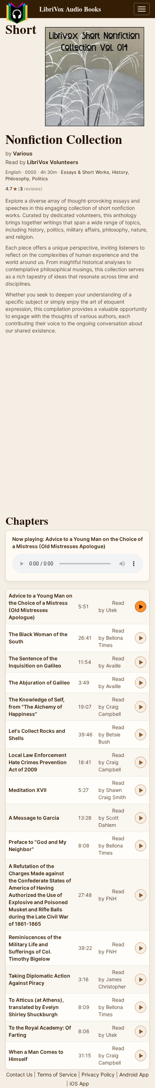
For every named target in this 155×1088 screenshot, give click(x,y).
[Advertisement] (77, 426)
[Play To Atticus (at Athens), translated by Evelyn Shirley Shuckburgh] (140, 1007)
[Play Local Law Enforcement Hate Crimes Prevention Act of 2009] (140, 762)
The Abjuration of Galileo (39, 682)
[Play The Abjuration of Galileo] (140, 682)
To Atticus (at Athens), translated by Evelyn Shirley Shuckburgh (36, 1007)
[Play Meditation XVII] (140, 790)
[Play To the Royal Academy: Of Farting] (140, 1031)
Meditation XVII (27, 790)
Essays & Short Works (85, 172)
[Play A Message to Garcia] (140, 818)
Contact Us (19, 1074)
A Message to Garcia (34, 818)
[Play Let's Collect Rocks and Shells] (140, 734)
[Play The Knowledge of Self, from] (140, 707)
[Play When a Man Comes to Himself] (140, 1055)
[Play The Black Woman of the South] (140, 638)
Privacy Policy (98, 1074)
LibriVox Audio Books (70, 9)
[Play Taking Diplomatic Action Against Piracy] (140, 979)
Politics (40, 178)
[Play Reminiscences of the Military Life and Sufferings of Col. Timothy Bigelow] (140, 948)
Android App (134, 1074)
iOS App (79, 1083)
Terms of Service (57, 1074)
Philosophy (17, 178)
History (120, 172)
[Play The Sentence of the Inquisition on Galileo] (140, 662)
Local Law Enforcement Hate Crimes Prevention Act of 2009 (38, 762)
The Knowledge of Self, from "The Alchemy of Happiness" (37, 706)
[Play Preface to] (140, 845)
